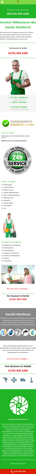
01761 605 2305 (18, 53)
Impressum (13, 463)
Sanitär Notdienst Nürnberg (19, 454)
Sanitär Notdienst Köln (21, 439)
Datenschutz (22, 463)
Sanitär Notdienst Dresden (26, 446)
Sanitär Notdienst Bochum (15, 450)
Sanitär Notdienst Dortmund (24, 442)
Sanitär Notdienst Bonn (16, 452)
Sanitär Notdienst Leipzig (9, 446)
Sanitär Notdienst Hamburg (21, 437)
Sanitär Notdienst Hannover (12, 448)
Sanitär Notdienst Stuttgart (21, 441)
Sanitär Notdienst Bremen (25, 444)
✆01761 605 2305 (18, 13)
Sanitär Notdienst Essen (10, 444)
